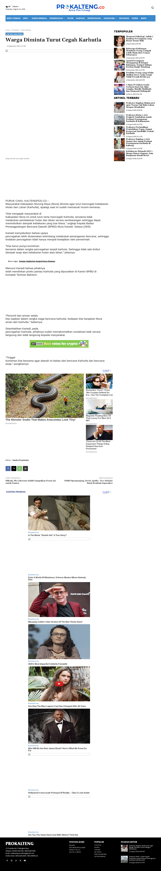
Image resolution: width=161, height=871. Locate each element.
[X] (13, 468)
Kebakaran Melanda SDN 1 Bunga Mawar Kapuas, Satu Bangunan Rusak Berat (139, 153)
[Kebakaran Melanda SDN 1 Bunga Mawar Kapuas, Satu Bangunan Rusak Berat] (119, 155)
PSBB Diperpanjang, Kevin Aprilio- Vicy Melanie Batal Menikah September (88, 481)
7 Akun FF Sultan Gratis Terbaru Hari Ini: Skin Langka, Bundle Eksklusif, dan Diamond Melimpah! (139, 88)
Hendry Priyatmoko (20, 460)
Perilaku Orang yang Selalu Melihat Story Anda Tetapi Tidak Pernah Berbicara (139, 75)
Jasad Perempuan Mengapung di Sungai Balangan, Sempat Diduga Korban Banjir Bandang (139, 64)
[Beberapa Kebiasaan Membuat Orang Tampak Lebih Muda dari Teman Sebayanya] (119, 53)
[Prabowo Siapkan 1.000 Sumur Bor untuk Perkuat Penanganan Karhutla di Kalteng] (119, 143)
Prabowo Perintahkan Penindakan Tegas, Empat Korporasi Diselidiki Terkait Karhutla (140, 130)
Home (8, 30)
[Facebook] (8, 468)
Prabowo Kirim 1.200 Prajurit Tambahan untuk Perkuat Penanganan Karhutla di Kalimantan (139, 118)
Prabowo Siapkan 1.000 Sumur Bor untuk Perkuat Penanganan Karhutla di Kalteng (139, 142)
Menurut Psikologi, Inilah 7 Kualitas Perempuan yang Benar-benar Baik (139, 38)
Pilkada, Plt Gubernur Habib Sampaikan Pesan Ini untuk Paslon (31, 481)
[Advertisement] (59, 180)
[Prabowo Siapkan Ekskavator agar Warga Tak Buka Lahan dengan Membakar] (119, 107)
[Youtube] (24, 860)
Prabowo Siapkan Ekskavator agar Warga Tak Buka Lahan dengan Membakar (140, 105)
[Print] (25, 468)
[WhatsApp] (19, 468)
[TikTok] (15, 860)
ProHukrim (15, 30)
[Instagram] (11, 860)
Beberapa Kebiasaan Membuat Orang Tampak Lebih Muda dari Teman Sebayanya (138, 52)
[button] (152, 8)
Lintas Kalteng (26, 30)
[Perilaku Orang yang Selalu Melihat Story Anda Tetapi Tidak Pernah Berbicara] (119, 77)
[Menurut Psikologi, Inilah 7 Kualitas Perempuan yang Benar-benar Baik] (119, 41)
